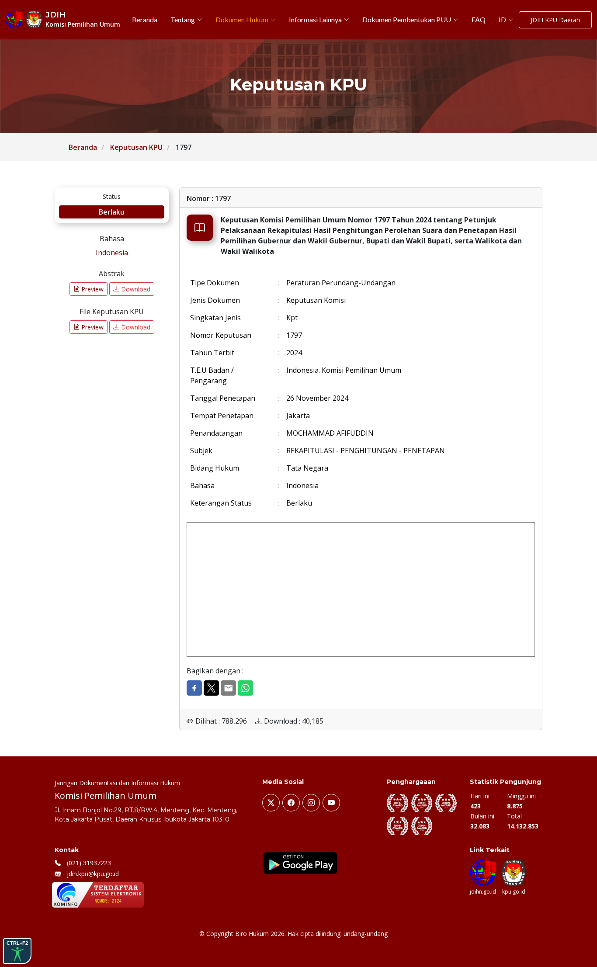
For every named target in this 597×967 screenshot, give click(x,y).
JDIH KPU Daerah (555, 20)
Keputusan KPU (136, 147)
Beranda (83, 147)
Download (134, 289)
